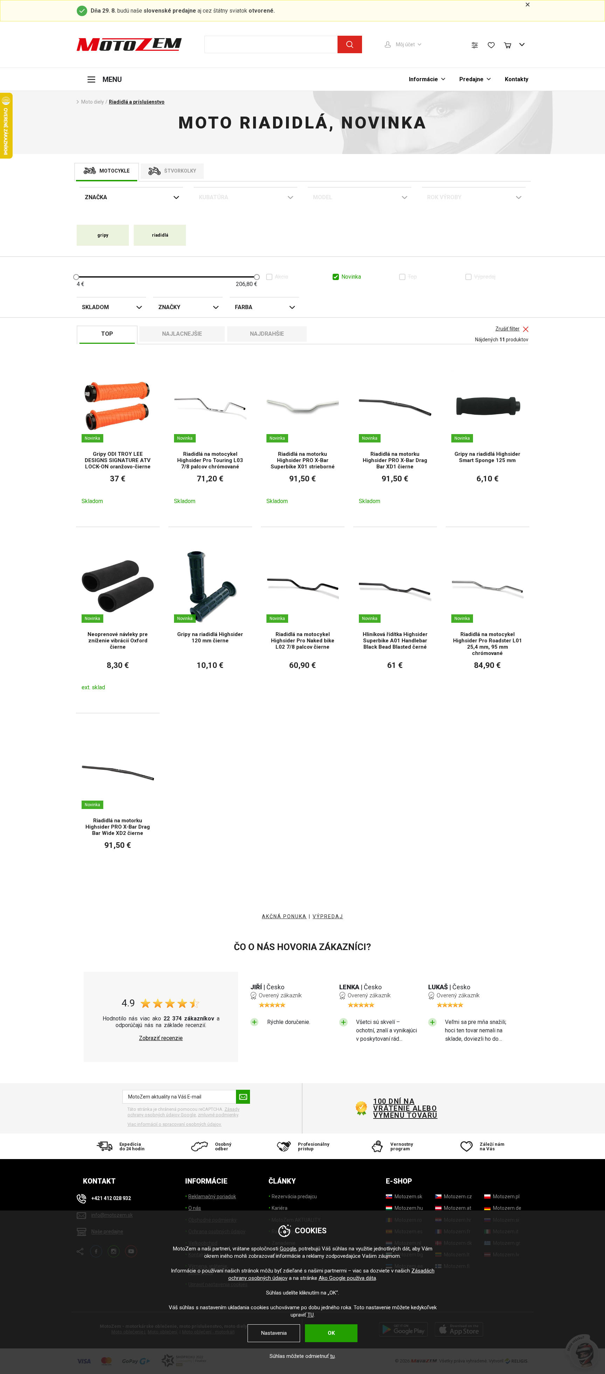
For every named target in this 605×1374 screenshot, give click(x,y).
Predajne (471, 79)
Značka (96, 197)
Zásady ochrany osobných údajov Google (183, 1112)
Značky (169, 307)
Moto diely (92, 101)
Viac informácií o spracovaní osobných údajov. (174, 1124)
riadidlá (160, 235)
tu (332, 1356)
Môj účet (405, 44)
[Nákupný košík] (511, 44)
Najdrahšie (267, 333)
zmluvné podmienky (218, 1114)
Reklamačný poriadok (212, 1196)
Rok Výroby (444, 197)
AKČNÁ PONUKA (284, 916)
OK (331, 1333)
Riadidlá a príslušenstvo (137, 101)
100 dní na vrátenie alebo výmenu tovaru (405, 1108)
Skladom (95, 307)
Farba (243, 307)
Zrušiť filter (507, 329)
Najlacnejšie (182, 333)
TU (310, 1315)
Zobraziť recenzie (161, 1038)
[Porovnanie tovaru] (474, 45)
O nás (194, 1208)
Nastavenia (274, 1333)
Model (322, 197)
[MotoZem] (129, 44)
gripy (102, 235)
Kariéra (279, 1208)
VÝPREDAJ (328, 916)
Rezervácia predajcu (294, 1196)
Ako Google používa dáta (347, 1278)
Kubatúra (213, 197)
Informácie (423, 79)
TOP (107, 333)
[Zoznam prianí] (491, 45)
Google (288, 1249)
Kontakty (516, 79)
